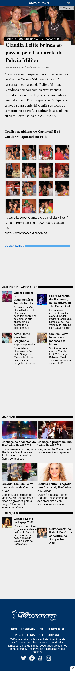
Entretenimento (51, 629)
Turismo (52, 634)
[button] (7, 3)
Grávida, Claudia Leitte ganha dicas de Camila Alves (17, 487)
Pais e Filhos (25, 634)
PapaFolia (52, 39)
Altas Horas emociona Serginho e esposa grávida (24, 339)
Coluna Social (29, 39)
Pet (40, 634)
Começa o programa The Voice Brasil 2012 (55, 443)
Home (9, 39)
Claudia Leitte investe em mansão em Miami (58, 339)
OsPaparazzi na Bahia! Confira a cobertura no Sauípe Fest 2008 (60, 536)
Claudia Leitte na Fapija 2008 (23, 520)
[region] (37, 675)
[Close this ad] (72, 668)
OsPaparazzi (39, 3)
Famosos (28, 629)
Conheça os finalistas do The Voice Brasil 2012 (19, 443)
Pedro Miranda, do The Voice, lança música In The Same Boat (60, 301)
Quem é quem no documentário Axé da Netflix (23, 298)
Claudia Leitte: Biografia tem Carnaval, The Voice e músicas (54, 487)
